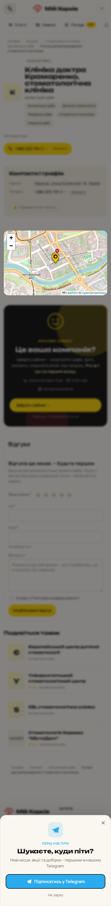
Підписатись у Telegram (59, 881)
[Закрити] (103, 823)
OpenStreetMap (94, 292)
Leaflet (71, 292)
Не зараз (55, 895)
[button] (55, 258)
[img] (55, 263)
